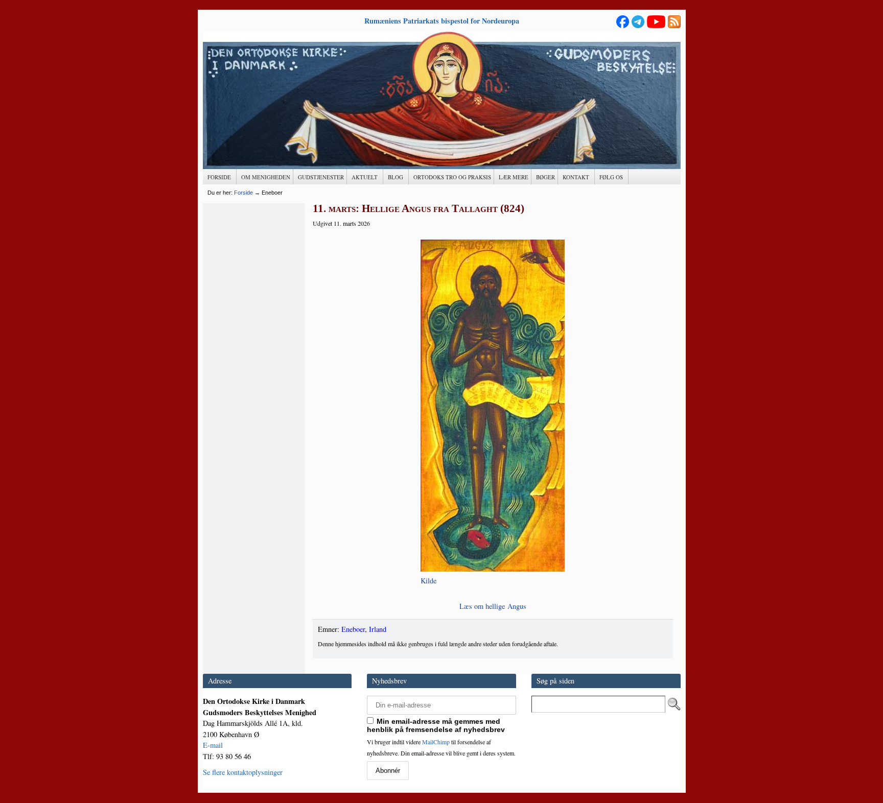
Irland (377, 629)
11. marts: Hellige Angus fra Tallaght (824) (418, 208)
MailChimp (436, 742)
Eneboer (353, 629)
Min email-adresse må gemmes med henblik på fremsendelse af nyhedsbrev (436, 725)
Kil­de (428, 580)
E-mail (213, 745)
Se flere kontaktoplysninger (243, 772)
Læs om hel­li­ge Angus (492, 606)
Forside (243, 193)
